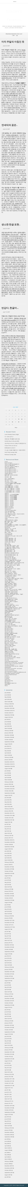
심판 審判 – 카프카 (9, 604)
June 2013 (7, 1038)
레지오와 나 (7, 682)
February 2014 (8, 1021)
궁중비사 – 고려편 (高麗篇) (11, 498)
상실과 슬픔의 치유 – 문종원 (11, 599)
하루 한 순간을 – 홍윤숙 (10, 645)
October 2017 (8, 924)
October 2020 (8, 844)
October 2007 (8, 1170)
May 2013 (7, 1041)
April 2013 (7, 1043)
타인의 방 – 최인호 (9, 640)
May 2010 (7, 1121)
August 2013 (8, 1034)
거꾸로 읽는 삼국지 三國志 (11, 482)
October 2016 (8, 949)
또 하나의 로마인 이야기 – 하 (11, 555)
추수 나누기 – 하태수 (9, 639)
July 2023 (7, 770)
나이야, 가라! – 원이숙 (10, 542)
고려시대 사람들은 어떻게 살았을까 (13, 483)
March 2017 (7, 940)
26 (18, 422)
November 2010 (8, 1108)
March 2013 (7, 1045)
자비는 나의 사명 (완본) (10, 624)
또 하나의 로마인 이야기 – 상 (11, 554)
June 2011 (7, 1092)
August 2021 (8, 822)
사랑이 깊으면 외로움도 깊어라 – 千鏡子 (14, 594)
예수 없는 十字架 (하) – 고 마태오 (12, 489)
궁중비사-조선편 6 (9, 506)
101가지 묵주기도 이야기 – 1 (11, 470)
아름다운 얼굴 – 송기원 (10, 606)
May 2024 (7, 750)
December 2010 (8, 1105)
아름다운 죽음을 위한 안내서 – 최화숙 (13, 607)
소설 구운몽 (7, 602)
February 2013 (8, 1047)
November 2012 (8, 1054)
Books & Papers (8, 463)
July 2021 (7, 824)
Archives (7, 676)
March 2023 (7, 779)
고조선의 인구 (8, 509)
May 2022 (7, 802)
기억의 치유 (7, 516)
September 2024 (9, 741)
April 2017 (7, 938)
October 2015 (8, 976)
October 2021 (8, 817)
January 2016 (8, 969)
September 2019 (9, 873)
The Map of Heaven (9, 665)
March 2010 (7, 1125)
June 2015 (7, 985)
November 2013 (8, 1027)
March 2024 (7, 755)
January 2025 (8, 733)
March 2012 (7, 1072)
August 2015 (8, 980)
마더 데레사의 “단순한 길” (11, 559)
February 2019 (8, 889)
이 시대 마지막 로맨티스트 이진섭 (12, 622)
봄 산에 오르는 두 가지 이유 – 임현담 (13, 589)
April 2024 (7, 753)
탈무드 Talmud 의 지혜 (10, 641)
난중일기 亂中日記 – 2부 (10, 539)
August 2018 (8, 902)
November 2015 (8, 974)
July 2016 (7, 956)
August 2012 (8, 1061)
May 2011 (7, 1094)
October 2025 (8, 712)
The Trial (7, 660)
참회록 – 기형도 (8, 523)
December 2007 (8, 1166)
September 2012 (9, 1058)
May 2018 (7, 909)
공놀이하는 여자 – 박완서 (10, 572)
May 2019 (7, 882)
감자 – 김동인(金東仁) (10, 478)
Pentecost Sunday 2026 (10, 454)
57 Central (7, 677)
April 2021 (7, 831)
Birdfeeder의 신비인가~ (10, 448)
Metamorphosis (8, 655)
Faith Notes (7, 679)
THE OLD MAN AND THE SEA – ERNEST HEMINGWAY (14, 666)
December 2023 (8, 762)
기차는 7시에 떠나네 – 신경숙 (11, 517)
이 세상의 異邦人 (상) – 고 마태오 (12, 491)
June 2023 (7, 773)
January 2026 (8, 706)
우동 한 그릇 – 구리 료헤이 (11, 618)
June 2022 (7, 800)
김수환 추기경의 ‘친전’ (10, 526)
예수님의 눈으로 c (9, 631)
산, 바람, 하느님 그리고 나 (11, 598)
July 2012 (7, 1063)
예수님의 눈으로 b (9, 629)
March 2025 (7, 728)
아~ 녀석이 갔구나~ (9, 436)
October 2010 (8, 1110)
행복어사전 (7, 648)
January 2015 (8, 996)
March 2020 (7, 860)
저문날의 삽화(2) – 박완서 (11, 583)
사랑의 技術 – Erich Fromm (11, 592)
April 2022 (7, 804)
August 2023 (8, 768)
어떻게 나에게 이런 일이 (10, 610)
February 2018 (8, 916)
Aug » (16, 427)
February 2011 (8, 1101)
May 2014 (7, 1014)
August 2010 (8, 1114)
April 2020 (7, 858)
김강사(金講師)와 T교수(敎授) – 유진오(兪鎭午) (15, 525)
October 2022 (8, 791)
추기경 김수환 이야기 (9, 638)
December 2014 (8, 998)
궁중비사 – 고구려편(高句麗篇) (12, 494)
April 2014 (7, 1016)
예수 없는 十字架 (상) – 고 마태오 (12, 488)
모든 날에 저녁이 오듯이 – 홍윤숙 (12, 565)
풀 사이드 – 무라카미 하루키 (11, 643)
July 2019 (7, 878)
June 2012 (7, 1065)
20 (21, 419)
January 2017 (8, 942)
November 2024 (8, 737)
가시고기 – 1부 (8, 476)
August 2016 (8, 954)
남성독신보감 (8, 544)
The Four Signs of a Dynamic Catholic (13, 663)
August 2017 (8, 929)
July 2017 (7, 931)
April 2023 (7, 777)
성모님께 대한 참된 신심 (10, 600)
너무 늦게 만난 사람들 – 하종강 (12, 547)
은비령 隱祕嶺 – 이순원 (10, 621)
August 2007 (8, 1175)
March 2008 (7, 1159)
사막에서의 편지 (8, 596)
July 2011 (7, 1090)
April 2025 (7, 726)
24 (12, 422)
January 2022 (8, 811)
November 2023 (8, 764)
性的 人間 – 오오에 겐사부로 (11, 475)
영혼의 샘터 (7, 612)
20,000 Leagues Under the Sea (12, 654)
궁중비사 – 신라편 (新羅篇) (11, 497)
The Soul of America (9, 669)
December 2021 (8, 813)
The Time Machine (9, 659)
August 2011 (8, 1087)
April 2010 (7, 1123)
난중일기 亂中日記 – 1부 (10, 538)
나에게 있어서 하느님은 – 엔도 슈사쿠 (13, 536)
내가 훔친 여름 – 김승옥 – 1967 (12, 545)
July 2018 (7, 904)
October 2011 (8, 1083)
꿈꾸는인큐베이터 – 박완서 (11, 573)
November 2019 (8, 869)
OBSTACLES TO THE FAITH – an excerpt (14, 662)
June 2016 (7, 958)
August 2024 (8, 744)
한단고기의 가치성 (9, 646)
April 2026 (7, 699)
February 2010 (8, 1128)
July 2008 (7, 1152)
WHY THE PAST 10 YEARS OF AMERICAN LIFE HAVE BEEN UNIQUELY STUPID (15, 672)
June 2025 (7, 721)
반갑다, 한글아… (10, 308)
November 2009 (8, 1134)
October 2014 (8, 1003)
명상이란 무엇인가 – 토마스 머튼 (12, 564)
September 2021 (9, 820)
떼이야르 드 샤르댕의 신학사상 (12, 553)
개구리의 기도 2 (8, 480)
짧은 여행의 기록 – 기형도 (11, 521)
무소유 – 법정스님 (9, 566)
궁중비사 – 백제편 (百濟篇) (11, 495)
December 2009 (8, 1132)
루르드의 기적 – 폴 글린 (10, 557)
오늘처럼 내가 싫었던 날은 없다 (12, 615)
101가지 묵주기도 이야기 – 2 (11, 471)
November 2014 (8, 1000)
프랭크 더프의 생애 (9, 644)
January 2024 (8, 759)
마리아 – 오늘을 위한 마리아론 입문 (13, 560)
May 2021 (7, 828)
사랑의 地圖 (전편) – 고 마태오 (12, 486)
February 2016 (8, 967)
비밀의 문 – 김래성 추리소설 (11, 590)
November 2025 (8, 710)
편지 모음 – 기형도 (9, 522)
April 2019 (7, 884)
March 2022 (7, 806)
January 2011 (8, 1103)
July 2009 (7, 1139)
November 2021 (8, 815)
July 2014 (7, 1009)
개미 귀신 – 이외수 (9, 481)
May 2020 (7, 855)
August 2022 (8, 795)
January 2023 (8, 784)
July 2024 (7, 746)
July (17, 35)
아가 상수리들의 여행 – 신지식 (12, 605)
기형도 (6, 518)
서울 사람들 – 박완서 (9, 582)
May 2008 (7, 1154)
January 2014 (8, 1023)
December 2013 (8, 1025)
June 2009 (7, 1141)
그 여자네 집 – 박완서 (10, 577)
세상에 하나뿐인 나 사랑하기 (11, 601)
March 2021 (7, 833)
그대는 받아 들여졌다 (9, 511)
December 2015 (8, 971)
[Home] (10, 35)
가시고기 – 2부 (8, 477)
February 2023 (8, 782)
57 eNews (7, 678)
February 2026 (8, 704)
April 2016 (7, 962)
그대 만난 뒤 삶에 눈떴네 (10, 510)
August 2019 (8, 875)
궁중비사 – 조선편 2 (9, 501)
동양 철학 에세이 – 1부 (10, 550)
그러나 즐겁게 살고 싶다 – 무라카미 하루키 (14, 514)
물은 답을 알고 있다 (9, 567)
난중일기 (7, 537)
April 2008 (7, 1157)
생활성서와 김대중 (9, 651)
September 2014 (9, 1005)
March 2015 (7, 991)
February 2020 (8, 862)
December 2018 (8, 893)
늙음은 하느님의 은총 (9, 549)
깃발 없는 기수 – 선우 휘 (10, 528)
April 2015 (7, 989)
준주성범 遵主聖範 (9, 634)
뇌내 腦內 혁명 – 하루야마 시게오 (12, 548)
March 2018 (7, 913)
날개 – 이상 (7, 543)
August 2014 (8, 1007)
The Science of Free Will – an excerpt (13, 668)
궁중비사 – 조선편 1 (9, 500)
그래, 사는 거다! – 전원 (10, 512)
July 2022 (7, 797)
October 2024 (8, 739)
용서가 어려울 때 (8, 617)
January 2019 (8, 891)
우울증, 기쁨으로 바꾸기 (10, 620)
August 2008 (8, 1150)
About (6, 685)
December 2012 (8, 1052)
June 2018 (7, 907)
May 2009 (7, 1143)
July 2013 (7, 1036)
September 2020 (9, 846)
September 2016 (9, 951)
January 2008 (8, 1163)
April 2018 (7, 911)
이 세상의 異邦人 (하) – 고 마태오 (12, 492)
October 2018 (8, 898)
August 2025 (8, 717)
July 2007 (7, 1177)
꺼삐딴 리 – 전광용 (9, 530)
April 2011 (7, 1096)
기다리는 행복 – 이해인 (10, 515)
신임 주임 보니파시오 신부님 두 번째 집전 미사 (15, 443)
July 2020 (7, 851)
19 (18, 419)
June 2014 (7, 1012)
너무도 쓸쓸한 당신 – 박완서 (11, 579)
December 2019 (8, 866)
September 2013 (9, 1032)
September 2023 (9, 766)
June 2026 (7, 695)
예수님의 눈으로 (8, 613)
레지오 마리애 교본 (9, 556)
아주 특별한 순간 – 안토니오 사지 (12, 609)
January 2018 (8, 918)
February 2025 (8, 730)
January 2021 (8, 837)
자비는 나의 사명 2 (9, 632)
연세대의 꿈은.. (10, 125)
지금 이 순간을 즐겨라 (10, 467)
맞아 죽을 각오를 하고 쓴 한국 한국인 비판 (14, 562)
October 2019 (8, 871)
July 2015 (7, 982)
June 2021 (7, 826)
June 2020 (7, 853)
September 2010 (9, 1112)
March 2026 (7, 701)
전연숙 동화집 (8, 627)
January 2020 (8, 864)
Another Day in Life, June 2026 (12, 441)
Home (6, 461)
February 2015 (8, 994)
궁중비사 (7, 493)
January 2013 (8, 1049)
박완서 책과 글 (8, 570)
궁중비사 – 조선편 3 (9, 503)
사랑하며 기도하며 (9, 595)
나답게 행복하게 (8, 534)
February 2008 (8, 1161)
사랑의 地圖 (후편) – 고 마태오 (12, 487)
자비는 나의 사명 (8, 623)
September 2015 (9, 978)
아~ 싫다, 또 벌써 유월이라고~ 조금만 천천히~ (15, 450)
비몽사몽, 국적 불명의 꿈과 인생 (12, 439)
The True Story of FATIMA (11, 671)
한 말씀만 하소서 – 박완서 (11, 585)
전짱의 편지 (7, 684)
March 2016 (7, 965)
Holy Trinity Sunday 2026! (11, 452)
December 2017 (8, 920)
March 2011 (7, 1099)
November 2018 (8, 895)
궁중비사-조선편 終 (9, 508)
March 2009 (7, 1148)
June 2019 (7, 880)
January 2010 (8, 1130)
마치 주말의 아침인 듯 (13, 41)
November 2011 (8, 1081)
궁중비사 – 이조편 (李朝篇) (11, 499)
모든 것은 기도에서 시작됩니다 (12, 466)
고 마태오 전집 (8, 484)
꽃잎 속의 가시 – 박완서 (10, 571)
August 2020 (8, 849)
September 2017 (9, 927)
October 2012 (8, 1056)
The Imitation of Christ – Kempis (12, 657)
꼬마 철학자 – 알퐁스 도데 (11, 531)
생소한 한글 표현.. (11, 224)
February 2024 (8, 757)
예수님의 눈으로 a (9, 628)
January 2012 (8, 1076)
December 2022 (8, 786)
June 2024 (7, 748)
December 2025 (8, 708)
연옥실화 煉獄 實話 (9, 611)
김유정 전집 (7, 527)
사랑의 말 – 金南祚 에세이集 (11, 593)
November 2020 (8, 842)
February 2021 (8, 835)
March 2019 (7, 887)
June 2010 (7, 1119)
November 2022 (8, 788)
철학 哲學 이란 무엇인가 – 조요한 (12, 637)
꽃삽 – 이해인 (8, 532)
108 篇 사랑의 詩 (8, 473)
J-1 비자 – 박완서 (8, 588)
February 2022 (8, 808)
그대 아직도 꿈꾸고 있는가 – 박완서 (13, 575)
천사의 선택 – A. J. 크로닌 (10, 635)
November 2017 (8, 922)
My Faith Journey (9, 680)
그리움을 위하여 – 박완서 (10, 576)
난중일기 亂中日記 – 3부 (10, 540)
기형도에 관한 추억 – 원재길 (11, 520)
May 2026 (7, 697)
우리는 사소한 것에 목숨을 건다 (12, 464)
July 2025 (7, 719)
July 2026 (7, 692)
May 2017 (7, 936)
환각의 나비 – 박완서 (9, 587)
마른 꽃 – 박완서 (8, 581)
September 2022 (9, 793)
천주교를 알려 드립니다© (10, 683)
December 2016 (8, 945)
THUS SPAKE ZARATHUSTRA (11, 661)
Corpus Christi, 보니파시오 (11, 445)
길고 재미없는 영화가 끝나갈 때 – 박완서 (14, 578)
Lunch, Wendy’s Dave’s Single (12, 434)
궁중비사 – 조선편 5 (9, 505)
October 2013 (8, 1029)
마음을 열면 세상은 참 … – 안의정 (12, 561)
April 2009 (7, 1145)
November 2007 (8, 1168)
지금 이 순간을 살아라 (10, 465)
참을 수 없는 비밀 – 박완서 (11, 584)
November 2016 (8, 947)
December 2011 (8, 1079)
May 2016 (7, 960)
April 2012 (7, 1070)
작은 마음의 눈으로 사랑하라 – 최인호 (13, 626)
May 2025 (7, 724)
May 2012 (7, 1067)
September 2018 (9, 900)
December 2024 (8, 735)
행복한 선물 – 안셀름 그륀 (11, 649)
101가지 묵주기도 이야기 (10, 469)
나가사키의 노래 (8, 533)
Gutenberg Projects (9, 652)
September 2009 (9, 1137)
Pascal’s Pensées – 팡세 (10, 656)
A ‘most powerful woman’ (11, 674)
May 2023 (7, 775)
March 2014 (7, 1018)
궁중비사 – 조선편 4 (9, 504)
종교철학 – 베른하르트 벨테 (11, 633)
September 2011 (9, 1085)
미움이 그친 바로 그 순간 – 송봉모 (12, 568)
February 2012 (8, 1074)
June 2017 (7, 933)
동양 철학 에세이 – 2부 (10, 551)
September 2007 (9, 1172)
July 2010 (7, 1116)
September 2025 (9, 715)
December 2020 (8, 840)
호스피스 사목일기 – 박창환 (11, 650)
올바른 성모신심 (8, 616)
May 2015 (7, 987)
